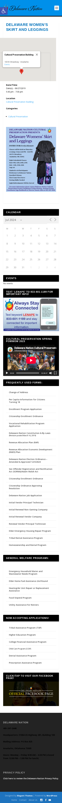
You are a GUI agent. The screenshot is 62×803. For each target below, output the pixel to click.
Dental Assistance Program (22, 655)
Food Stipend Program (20, 597)
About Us (33, 800)
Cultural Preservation (18, 116)
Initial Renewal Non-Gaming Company (28, 509)
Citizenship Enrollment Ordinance (26, 416)
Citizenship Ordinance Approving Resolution (25, 487)
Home (14, 800)
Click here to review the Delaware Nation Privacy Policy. (31, 778)
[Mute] (50, 373)
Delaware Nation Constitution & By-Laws (29, 433)
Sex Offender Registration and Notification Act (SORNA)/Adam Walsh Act (30, 470)
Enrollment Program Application (25, 409)
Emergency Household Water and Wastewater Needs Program (26, 572)
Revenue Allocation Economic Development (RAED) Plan (30, 450)
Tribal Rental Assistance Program (26, 538)
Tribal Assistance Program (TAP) (25, 627)
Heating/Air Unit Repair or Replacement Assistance (29, 589)
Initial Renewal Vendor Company (25, 516)
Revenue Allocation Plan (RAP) (24, 442)
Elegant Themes (25, 795)
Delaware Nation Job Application (25, 495)
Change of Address (18, 392)
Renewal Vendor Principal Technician (27, 523)
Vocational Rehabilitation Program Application (26, 424)
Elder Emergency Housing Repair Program (30, 531)
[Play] (6, 373)
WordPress (52, 795)
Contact (23, 800)
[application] (31, 360)
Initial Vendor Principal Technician (26, 502)
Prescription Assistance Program (25, 662)
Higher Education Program (22, 634)
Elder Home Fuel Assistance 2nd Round (28, 581)
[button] (3, 11)
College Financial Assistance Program (27, 641)
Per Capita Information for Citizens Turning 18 (27, 400)
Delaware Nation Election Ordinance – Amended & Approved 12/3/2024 (28, 460)
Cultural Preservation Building (19, 101)
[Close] (36, 54)
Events (7, 64)
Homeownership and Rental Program (27, 545)
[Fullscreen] (55, 373)
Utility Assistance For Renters (24, 604)
